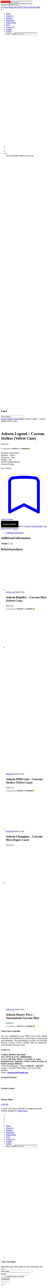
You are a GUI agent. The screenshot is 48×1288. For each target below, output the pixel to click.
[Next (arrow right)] (4, 1284)
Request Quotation (9, 524)
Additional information (15, 533)
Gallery (9, 1144)
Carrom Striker (18, 419)
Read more (10, 774)
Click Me (4, 1104)
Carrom (9, 419)
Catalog (9, 1141)
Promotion (10, 1133)
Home (3, 419)
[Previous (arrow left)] (2, 1284)
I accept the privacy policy (13, 1276)
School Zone (11, 1135)
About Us (10, 1128)
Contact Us (10, 1139)
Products (9, 1130)
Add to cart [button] (10, 592)
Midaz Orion (22, 1111)
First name (5, 1271)
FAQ (8, 1137)
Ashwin (15, 528)
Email (3, 1274)
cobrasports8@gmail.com (17, 1072)
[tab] (26, 533)
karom (3, 528)
